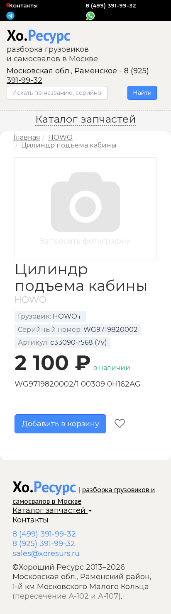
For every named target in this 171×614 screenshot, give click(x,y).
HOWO (60, 137)
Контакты (23, 5)
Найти (142, 93)
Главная (26, 137)
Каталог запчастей (50, 510)
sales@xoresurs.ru (46, 553)
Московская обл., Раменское (63, 70)
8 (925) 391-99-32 (43, 543)
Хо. (38, 35)
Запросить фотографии (85, 241)
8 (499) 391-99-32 (111, 5)
